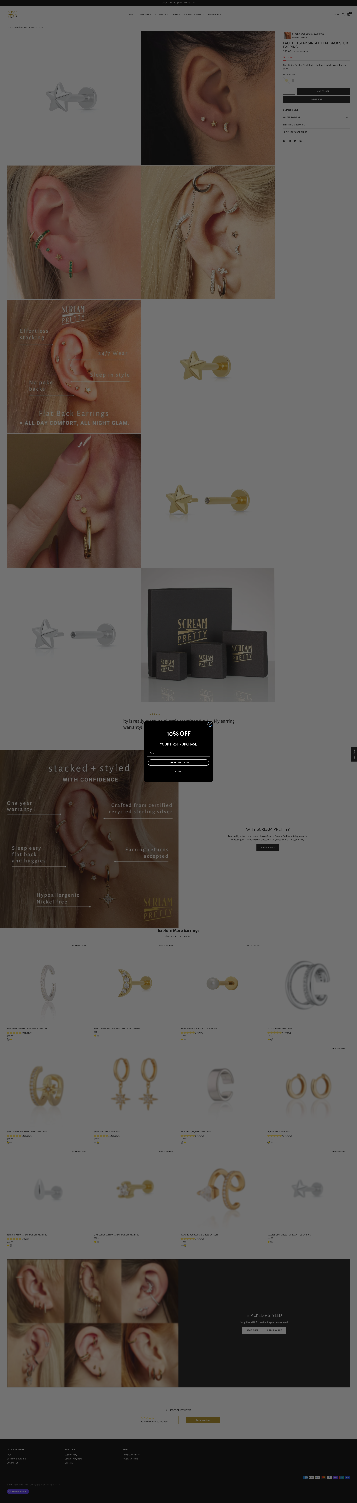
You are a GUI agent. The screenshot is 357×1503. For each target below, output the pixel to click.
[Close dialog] (210, 724)
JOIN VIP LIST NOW (178, 763)
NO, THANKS (178, 771)
